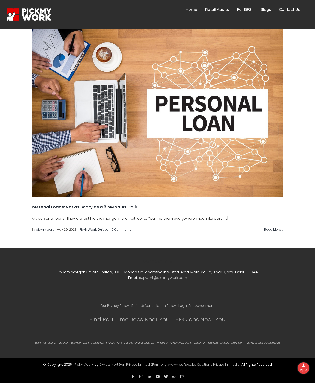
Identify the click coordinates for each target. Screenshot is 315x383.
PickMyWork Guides (94, 229)
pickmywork (45, 229)
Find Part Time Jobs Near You (129, 319)
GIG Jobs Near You (200, 319)
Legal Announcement (196, 305)
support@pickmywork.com (163, 277)
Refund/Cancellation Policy (153, 305)
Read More (272, 229)
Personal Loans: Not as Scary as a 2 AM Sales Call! (84, 207)
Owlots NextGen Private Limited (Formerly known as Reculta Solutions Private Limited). (169, 364)
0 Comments (121, 229)
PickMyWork (83, 364)
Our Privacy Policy (114, 305)
